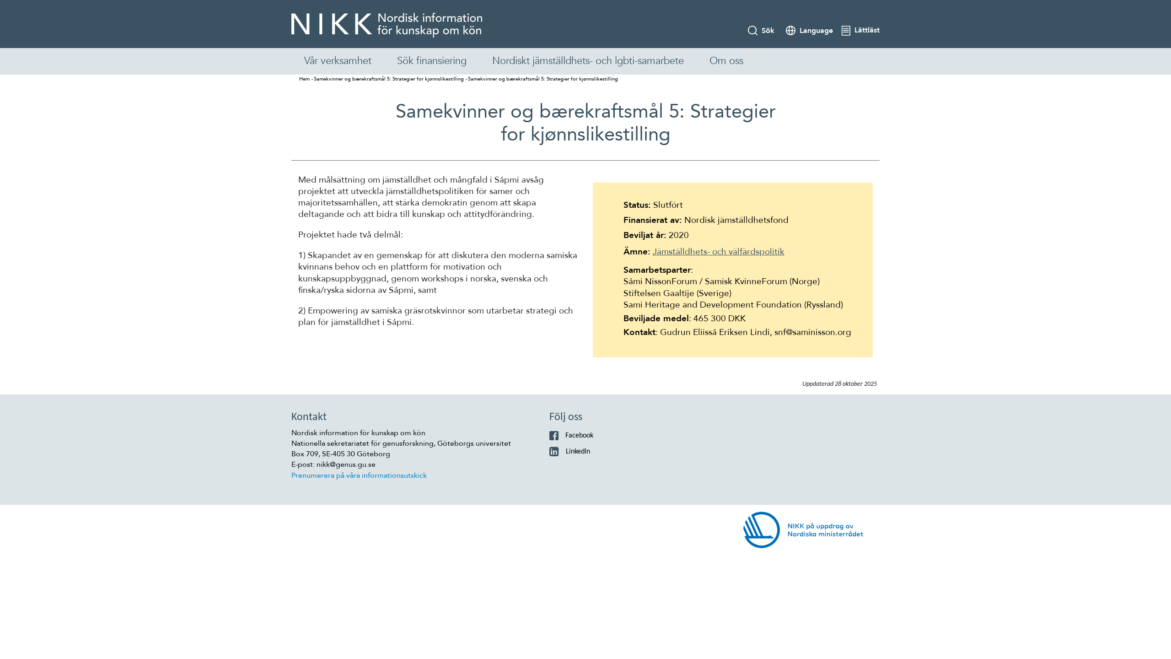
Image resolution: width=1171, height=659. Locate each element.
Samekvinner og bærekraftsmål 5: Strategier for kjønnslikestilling (389, 79)
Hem (304, 79)
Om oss (726, 61)
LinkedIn (578, 451)
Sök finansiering (432, 61)
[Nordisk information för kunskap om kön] (386, 25)
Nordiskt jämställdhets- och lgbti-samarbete (588, 61)
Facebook (579, 435)
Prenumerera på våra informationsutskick (359, 475)
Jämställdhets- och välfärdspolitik (718, 252)
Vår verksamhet (337, 61)
